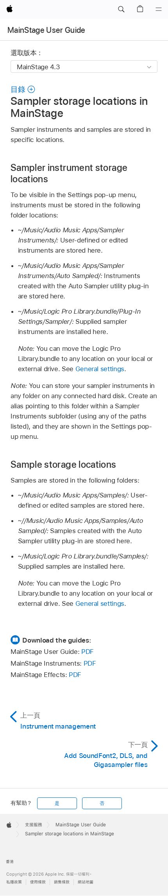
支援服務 (33, 824)
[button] (121, 9)
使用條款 (38, 882)
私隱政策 (14, 882)
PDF (87, 651)
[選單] (158, 9)
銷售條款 (62, 882)
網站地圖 (85, 882)
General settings (99, 369)
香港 (10, 862)
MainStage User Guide (46, 30)
